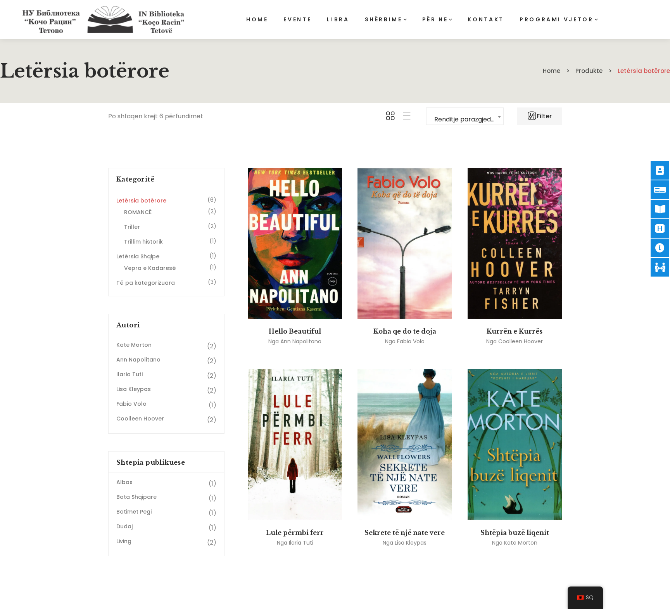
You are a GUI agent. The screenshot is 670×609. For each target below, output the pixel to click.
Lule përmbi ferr (295, 532)
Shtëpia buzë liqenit (514, 532)
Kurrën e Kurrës (514, 331)
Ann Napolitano (300, 341)
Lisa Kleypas (411, 543)
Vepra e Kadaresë (150, 268)
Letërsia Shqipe (137, 256)
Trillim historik (143, 242)
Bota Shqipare (136, 497)
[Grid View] (390, 116)
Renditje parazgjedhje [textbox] (467, 119)
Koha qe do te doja (404, 331)
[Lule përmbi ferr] (295, 444)
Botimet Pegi (134, 512)
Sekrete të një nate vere (404, 532)
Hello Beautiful (295, 331)
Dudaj (124, 526)
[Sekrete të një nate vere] (404, 444)
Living (123, 541)
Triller (132, 227)
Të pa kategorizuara (145, 283)
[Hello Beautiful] (295, 243)
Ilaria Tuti (301, 543)
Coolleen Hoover (520, 341)
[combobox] (465, 116)
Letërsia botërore (141, 200)
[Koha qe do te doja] (404, 243)
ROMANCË (138, 212)
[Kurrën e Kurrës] (515, 243)
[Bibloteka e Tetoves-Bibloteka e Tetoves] (103, 19)
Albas (124, 482)
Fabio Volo (411, 341)
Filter (543, 116)
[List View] (407, 116)
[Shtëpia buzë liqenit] (515, 444)
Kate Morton (520, 543)
